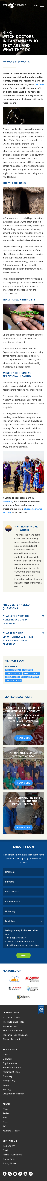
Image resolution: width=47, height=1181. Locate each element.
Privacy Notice (9, 1163)
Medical (6, 1054)
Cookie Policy (9, 1159)
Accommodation (12, 677)
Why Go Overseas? (13, 670)
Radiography (9, 1080)
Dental (6, 1085)
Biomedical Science (12, 1067)
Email (5, 1150)
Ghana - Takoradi (11, 1039)
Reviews (6, 1113)
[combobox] (23, 911)
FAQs (5, 1126)
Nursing (7, 1089)
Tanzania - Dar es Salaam (15, 1034)
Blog (5, 1117)
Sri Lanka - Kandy (11, 1017)
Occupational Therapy (13, 1093)
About (6, 1104)
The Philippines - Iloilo (14, 1021)
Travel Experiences (31, 673)
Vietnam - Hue (10, 1026)
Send (23, 955)
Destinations (11, 1012)
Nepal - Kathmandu (12, 1030)
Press (5, 1122)
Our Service (27, 670)
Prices (5, 1108)
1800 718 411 (9, 1146)
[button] (42, 5)
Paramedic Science (11, 1071)
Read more (23, 738)
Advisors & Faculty (11, 1130)
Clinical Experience (14, 673)
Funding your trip (13, 680)
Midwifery (7, 1058)
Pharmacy (7, 1076)
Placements (10, 1049)
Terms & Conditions (12, 1154)
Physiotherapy (10, 1063)
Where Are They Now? (29, 677)
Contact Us (10, 1141)
